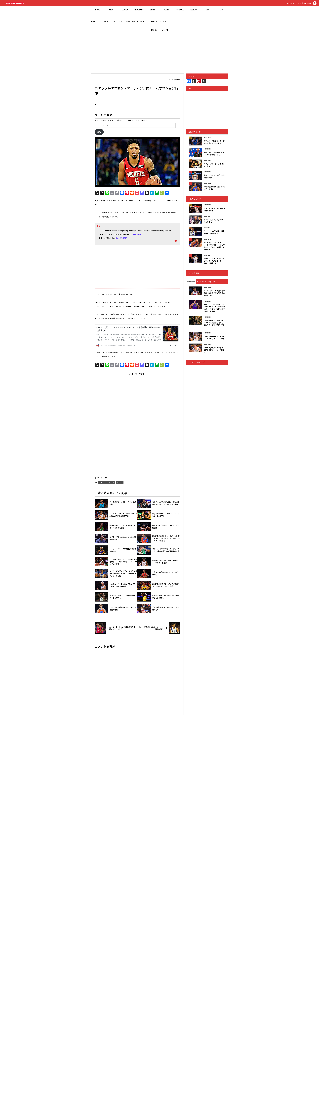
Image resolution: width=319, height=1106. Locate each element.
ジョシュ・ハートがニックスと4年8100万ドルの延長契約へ (122, 585)
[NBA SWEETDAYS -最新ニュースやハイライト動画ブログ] (15, 3)
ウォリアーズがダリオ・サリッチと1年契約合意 (123, 608)
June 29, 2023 (121, 238)
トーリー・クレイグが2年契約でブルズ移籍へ (123, 550)
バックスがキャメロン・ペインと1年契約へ (123, 503)
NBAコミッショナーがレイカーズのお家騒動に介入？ (214, 153)
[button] (315, 3)
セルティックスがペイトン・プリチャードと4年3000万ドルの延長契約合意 (166, 550)
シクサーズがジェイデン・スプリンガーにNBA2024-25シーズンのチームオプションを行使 (123, 573)
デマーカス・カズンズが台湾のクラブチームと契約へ (123, 597)
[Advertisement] (159, 49)
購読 (99, 132)
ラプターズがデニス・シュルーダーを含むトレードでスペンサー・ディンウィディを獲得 (123, 561)
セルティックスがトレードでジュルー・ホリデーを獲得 (165, 561)
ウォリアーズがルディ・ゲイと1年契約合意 (165, 526)
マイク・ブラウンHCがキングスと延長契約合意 (123, 538)
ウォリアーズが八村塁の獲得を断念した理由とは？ (214, 232)
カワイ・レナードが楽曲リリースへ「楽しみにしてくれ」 (214, 337)
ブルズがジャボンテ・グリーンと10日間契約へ (166, 608)
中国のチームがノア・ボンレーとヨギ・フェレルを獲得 (122, 526)
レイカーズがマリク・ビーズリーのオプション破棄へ (165, 597)
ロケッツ (120, 482)
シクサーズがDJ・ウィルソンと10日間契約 (165, 573)
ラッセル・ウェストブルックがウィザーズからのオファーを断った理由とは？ (214, 260)
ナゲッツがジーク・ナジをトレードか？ (214, 165)
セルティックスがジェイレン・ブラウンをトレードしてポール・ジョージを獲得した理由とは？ (214, 246)
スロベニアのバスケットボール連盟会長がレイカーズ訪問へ (214, 350)
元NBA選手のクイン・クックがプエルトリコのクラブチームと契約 (166, 585)
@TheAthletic (136, 234)
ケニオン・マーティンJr (106, 482)
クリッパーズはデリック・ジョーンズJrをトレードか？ (214, 142)
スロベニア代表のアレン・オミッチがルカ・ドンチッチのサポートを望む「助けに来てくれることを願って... (214, 307)
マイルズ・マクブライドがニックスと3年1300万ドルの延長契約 (123, 515)
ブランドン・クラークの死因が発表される (214, 209)
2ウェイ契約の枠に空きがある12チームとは (215, 187)
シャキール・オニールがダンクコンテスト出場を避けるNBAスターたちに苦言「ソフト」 (214, 323)
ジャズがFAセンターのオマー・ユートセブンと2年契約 (166, 515)
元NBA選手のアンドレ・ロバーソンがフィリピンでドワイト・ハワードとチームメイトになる (166, 538)
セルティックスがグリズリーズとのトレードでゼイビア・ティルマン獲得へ (166, 503)
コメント (100, 478)
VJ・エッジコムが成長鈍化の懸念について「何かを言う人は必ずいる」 (214, 292)
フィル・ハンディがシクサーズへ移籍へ (214, 221)
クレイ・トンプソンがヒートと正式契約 (214, 176)
